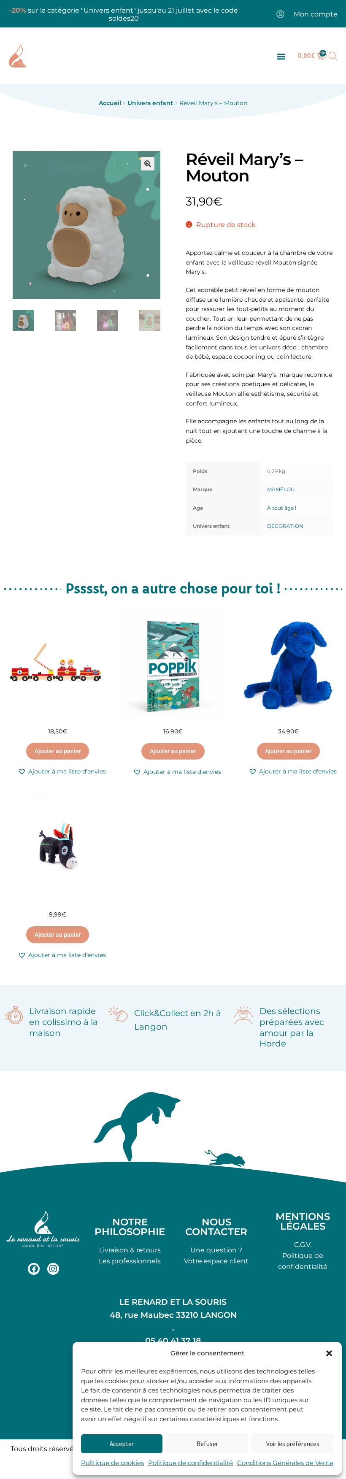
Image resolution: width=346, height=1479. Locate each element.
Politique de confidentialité (190, 1463)
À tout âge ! (281, 508)
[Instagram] (53, 1269)
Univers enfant (150, 103)
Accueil (110, 103)
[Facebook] (34, 1269)
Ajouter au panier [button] (58, 751)
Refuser (207, 1444)
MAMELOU (281, 489)
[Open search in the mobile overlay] (333, 56)
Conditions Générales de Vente (285, 1463)
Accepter (122, 1444)
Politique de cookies (112, 1463)
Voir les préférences (292, 1444)
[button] (329, 1353)
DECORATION (285, 526)
